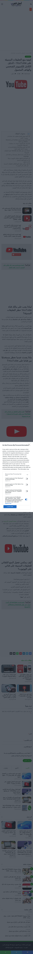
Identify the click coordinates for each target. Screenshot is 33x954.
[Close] (29, 445)
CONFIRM (10, 506)
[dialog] (16, 477)
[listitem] (16, 474)
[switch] (26, 479)
